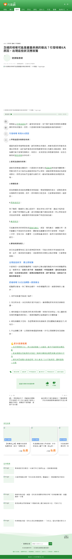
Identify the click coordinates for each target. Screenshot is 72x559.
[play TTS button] (11, 114)
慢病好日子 (63, 9)
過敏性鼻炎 (34, 227)
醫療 (17, 9)
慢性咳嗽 (18, 155)
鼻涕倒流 (14, 221)
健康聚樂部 (24, 551)
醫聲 (54, 9)
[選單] (67, 4)
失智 (48, 9)
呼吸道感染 (21, 124)
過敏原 (49, 168)
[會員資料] (65, 4)
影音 (29, 9)
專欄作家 (56, 551)
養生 (11, 9)
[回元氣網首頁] (11, 4)
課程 (35, 9)
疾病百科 (37, 551)
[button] (67, 9)
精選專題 (31, 551)
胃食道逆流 (15, 202)
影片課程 (8, 440)
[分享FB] (6, 121)
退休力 (41, 9)
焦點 (5, 9)
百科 (23, 9)
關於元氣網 (16, 551)
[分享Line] (6, 127)
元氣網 (9, 43)
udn (5, 43)
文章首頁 (50, 551)
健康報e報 (26, 544)
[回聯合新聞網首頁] (5, 4)
